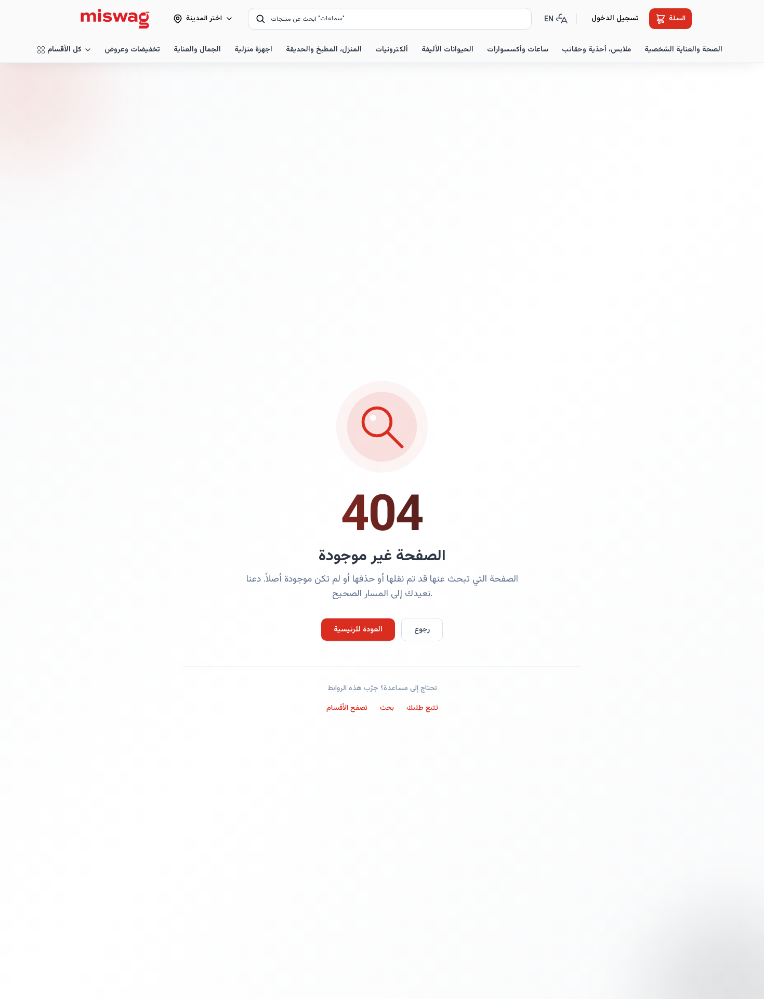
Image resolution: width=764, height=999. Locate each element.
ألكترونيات (391, 50)
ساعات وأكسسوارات (517, 50)
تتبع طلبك (422, 708)
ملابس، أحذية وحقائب (596, 50)
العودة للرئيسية (358, 630)
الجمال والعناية (197, 50)
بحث (387, 708)
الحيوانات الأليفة (447, 50)
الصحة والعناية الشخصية (683, 50)
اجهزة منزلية (253, 50)
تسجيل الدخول (615, 18)
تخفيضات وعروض (132, 50)
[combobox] (390, 19)
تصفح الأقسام (346, 708)
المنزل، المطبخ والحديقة (324, 50)
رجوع (422, 630)
